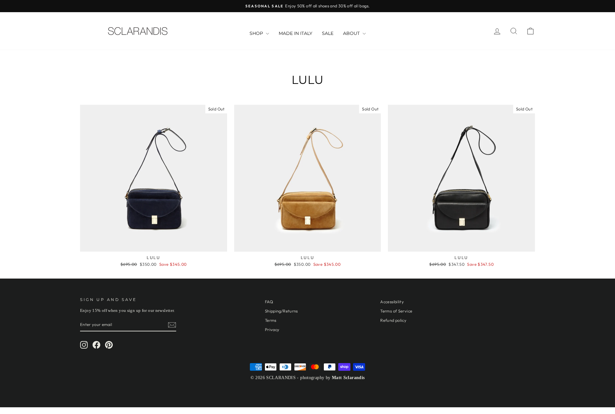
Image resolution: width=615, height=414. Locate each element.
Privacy (272, 329)
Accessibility (392, 301)
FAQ (269, 301)
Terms (270, 320)
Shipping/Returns (281, 310)
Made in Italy (295, 33)
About (352, 33)
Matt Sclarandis (348, 377)
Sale (327, 33)
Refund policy (393, 320)
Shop (257, 33)
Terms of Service (396, 310)
